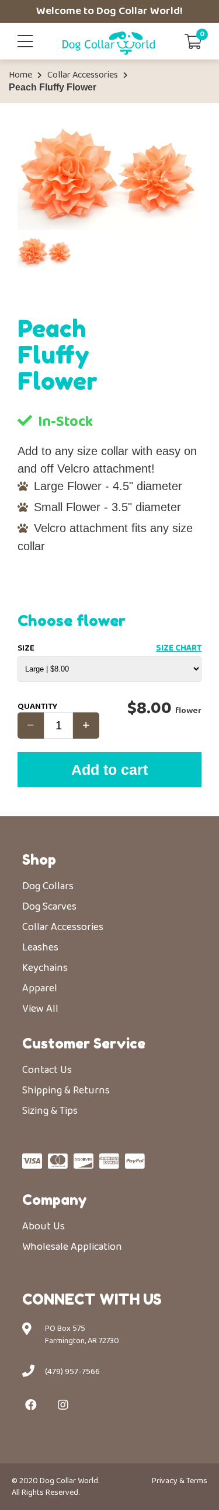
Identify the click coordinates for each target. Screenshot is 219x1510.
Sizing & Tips (50, 1111)
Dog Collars (48, 886)
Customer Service (83, 1043)
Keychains (45, 968)
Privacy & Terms (179, 1480)
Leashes (40, 947)
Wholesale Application (72, 1247)
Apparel (39, 988)
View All (40, 1009)
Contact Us (47, 1070)
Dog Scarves (49, 907)
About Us (43, 1226)
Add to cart (109, 769)
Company (54, 1199)
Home (20, 75)
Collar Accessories (82, 75)
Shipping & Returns (66, 1090)
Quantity (37, 707)
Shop (39, 859)
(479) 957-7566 (72, 1372)
